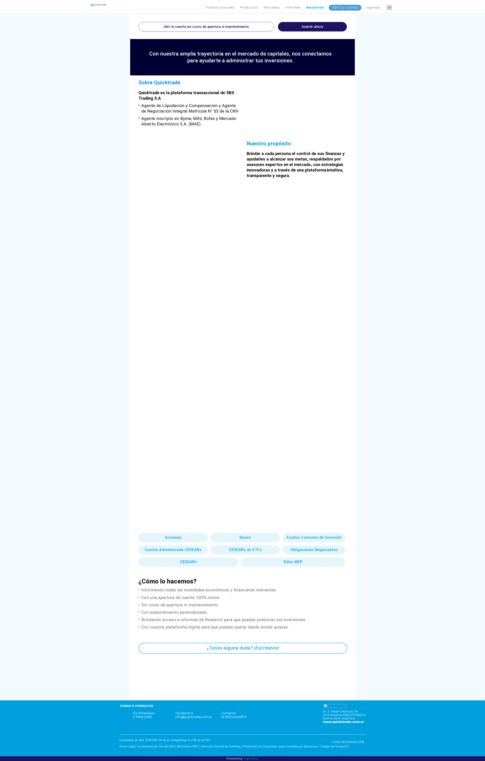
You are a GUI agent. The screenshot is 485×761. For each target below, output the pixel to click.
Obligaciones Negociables (314, 550)
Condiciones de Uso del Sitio (155, 746)
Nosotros (315, 7)
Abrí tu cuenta (345, 7)
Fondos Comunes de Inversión (314, 537)
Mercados (272, 7)
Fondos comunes (220, 7)
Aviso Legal (127, 746)
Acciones (173, 537)
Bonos (245, 537)
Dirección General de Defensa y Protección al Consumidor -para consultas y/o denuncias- (259, 746)
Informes (293, 7)
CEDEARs (188, 562)
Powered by (242, 758)
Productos (249, 7)
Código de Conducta (334, 746)
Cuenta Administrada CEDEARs (173, 550)
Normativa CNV (187, 746)
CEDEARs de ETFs (245, 550)
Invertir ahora (312, 27)
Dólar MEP (293, 562)
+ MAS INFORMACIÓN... (348, 742)
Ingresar (373, 7)
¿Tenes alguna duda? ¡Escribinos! (243, 648)
